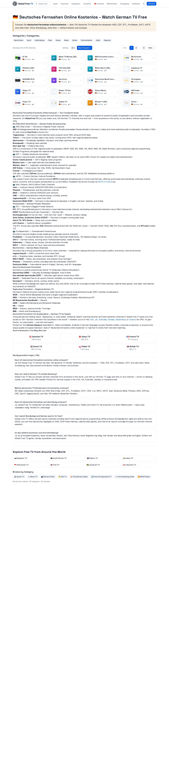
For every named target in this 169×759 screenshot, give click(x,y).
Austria (132, 319)
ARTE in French (105, 182)
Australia (102, 319)
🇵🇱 (84, 347)
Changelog (124, 4)
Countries (87, 4)
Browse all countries (20, 481)
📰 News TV (32, 477)
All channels (45, 481)
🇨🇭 (84, 337)
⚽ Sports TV (19, 477)
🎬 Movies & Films (48, 477)
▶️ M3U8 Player (144, 477)
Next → (151, 48)
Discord (151, 4)
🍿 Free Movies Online (79, 477)
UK (96, 319)
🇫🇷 (133, 337)
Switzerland (120, 319)
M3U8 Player (112, 4)
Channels (64, 4)
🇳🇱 (36, 347)
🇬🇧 (133, 347)
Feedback (136, 4)
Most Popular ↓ (84, 48)
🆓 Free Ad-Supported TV (101, 477)
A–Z (73, 48)
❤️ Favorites (99, 4)
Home (55, 4)
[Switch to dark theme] (144, 4)
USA (92, 319)
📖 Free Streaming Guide (124, 477)
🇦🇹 (36, 337)
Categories (75, 4)
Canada (111, 319)
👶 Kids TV (62, 477)
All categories (34, 481)
